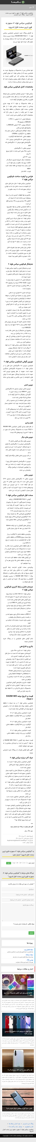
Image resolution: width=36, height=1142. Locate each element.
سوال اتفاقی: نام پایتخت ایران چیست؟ (23, 924)
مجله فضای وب (28, 950)
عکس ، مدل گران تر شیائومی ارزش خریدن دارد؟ (19, 1108)
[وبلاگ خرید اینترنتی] (18, 2)
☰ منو (31, 7)
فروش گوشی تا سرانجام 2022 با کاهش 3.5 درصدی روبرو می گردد (18, 1032)
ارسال (31, 933)
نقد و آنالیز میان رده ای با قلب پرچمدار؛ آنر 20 (20, 1070)
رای (9, 863)
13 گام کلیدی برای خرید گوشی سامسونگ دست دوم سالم (18, 994)
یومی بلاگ (30, 960)
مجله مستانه (29, 955)
